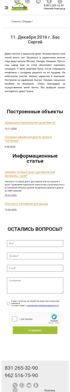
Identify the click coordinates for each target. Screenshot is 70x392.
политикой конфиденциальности (43, 305)
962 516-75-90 (21, 375)
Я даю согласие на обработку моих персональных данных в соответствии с (35, 303)
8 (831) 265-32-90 (54, 5)
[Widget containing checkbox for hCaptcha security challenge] (35, 318)
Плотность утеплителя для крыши (26, 203)
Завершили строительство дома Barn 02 (30, 122)
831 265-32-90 (21, 368)
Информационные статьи (35, 158)
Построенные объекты (35, 111)
